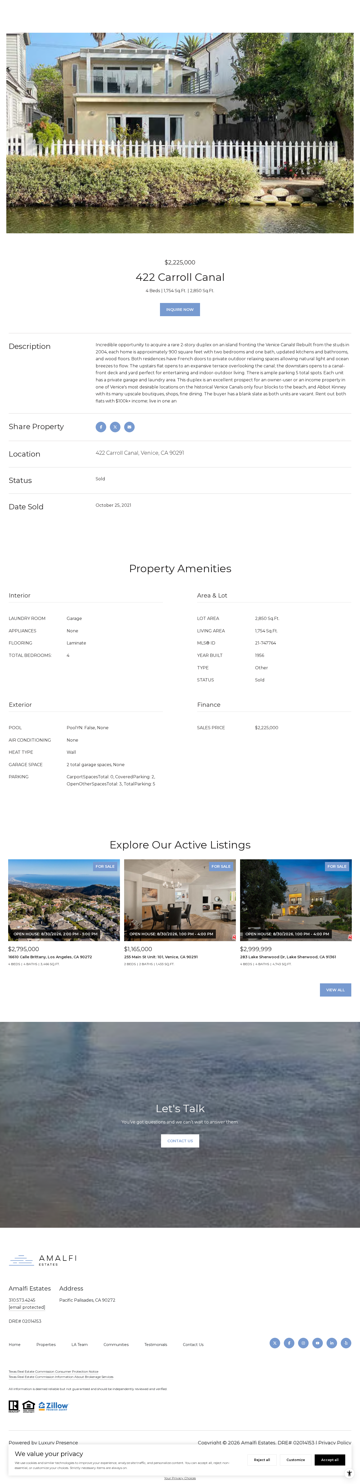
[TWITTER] (275, 1343)
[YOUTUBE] (317, 1343)
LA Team (79, 1344)
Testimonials (155, 1344)
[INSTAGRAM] (303, 1343)
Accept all (330, 1460)
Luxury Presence (58, 1443)
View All (335, 990)
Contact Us (193, 1344)
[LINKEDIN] (332, 1343)
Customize (295, 1460)
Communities (116, 1344)
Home (15, 1344)
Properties (46, 1344)
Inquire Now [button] (180, 309)
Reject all (262, 1460)
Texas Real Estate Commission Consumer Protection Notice (53, 1371)
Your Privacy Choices (180, 1478)
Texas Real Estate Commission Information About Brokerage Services (61, 1377)
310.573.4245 (22, 1300)
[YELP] (346, 1343)
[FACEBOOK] (289, 1343)
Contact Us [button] (180, 1141)
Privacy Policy (334, 1443)
